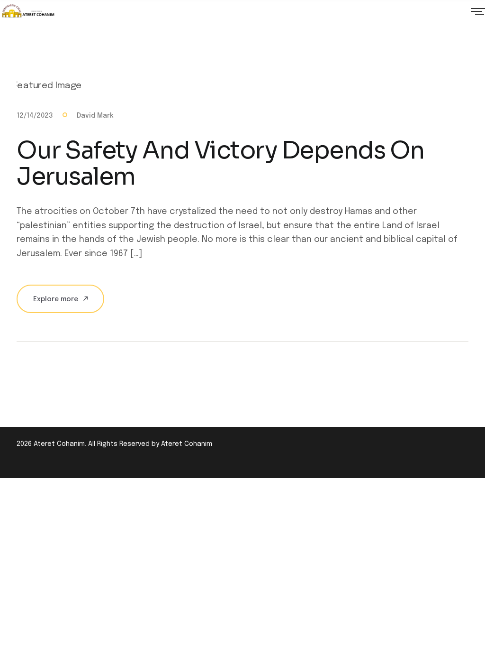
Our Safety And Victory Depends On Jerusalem (220, 163)
